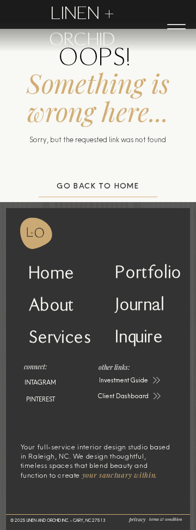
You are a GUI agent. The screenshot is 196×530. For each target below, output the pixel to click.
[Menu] (176, 27)
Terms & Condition (165, 519)
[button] (130, 380)
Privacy (137, 519)
